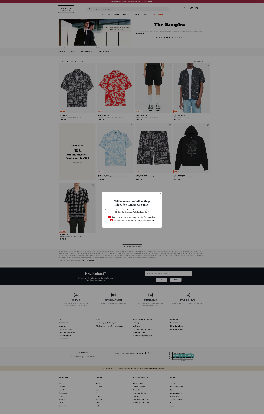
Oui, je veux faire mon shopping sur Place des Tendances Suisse (134, 217)
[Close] (160, 193)
